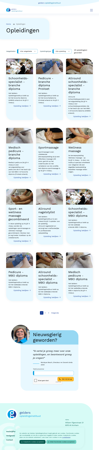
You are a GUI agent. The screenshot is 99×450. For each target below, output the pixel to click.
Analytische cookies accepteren (33, 442)
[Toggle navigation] (91, 10)
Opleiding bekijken (21, 106)
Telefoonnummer (38, 369)
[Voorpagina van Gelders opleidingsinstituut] (14, 10)
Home (8, 24)
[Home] (26, 414)
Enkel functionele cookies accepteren (62, 442)
